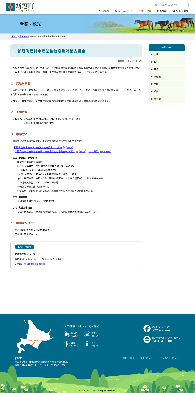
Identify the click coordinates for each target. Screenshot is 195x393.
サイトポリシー (147, 357)
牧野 (156, 61)
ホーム (14, 36)
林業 (156, 69)
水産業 (157, 76)
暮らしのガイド (124, 10)
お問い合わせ (128, 357)
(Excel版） (100, 151)
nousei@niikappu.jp (34, 263)
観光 (156, 91)
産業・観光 (145, 10)
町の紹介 (104, 10)
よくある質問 (181, 10)
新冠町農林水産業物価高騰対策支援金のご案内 (43, 147)
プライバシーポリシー (170, 357)
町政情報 (162, 10)
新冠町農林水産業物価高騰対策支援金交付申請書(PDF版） (50, 151)
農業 (156, 54)
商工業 (157, 99)
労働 (156, 84)
